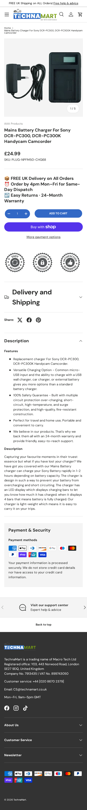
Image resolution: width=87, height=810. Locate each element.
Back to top (44, 624)
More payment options (44, 237)
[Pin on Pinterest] (38, 320)
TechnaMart (20, 799)
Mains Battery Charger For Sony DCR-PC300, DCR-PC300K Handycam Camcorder (43, 31)
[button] (80, 14)
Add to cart (58, 213)
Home (7, 28)
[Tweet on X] (19, 320)
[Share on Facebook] (29, 320)
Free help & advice (65, 3)
